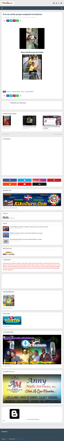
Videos (22, 91)
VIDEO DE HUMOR (16, 91)
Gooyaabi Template (19, 439)
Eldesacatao (7, 17)
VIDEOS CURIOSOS (29, 91)
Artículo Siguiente (58, 134)
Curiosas (26, 17)
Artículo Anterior (5, 134)
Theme (7, 439)
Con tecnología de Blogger (32, 419)
